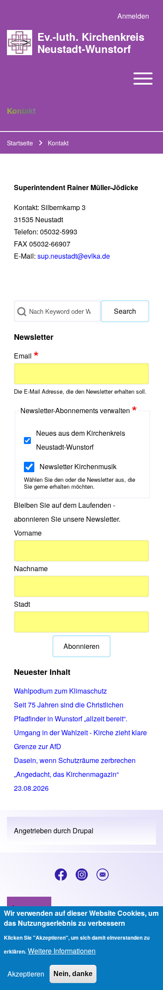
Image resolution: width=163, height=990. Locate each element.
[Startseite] (19, 42)
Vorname (28, 533)
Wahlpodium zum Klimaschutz (60, 691)
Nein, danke (73, 973)
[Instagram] (81, 874)
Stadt (22, 604)
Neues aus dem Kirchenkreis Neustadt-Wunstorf (80, 440)
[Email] (102, 874)
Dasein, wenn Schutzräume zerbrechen (75, 760)
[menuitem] (133, 16)
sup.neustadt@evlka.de (73, 256)
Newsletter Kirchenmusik (78, 466)
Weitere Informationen (62, 951)
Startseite (20, 142)
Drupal (83, 830)
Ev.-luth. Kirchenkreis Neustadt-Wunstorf (90, 42)
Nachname (31, 568)
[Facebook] (61, 874)
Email (23, 356)
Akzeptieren (25, 974)
